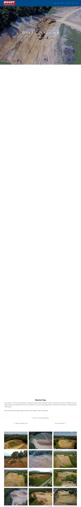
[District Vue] (16, 444)
